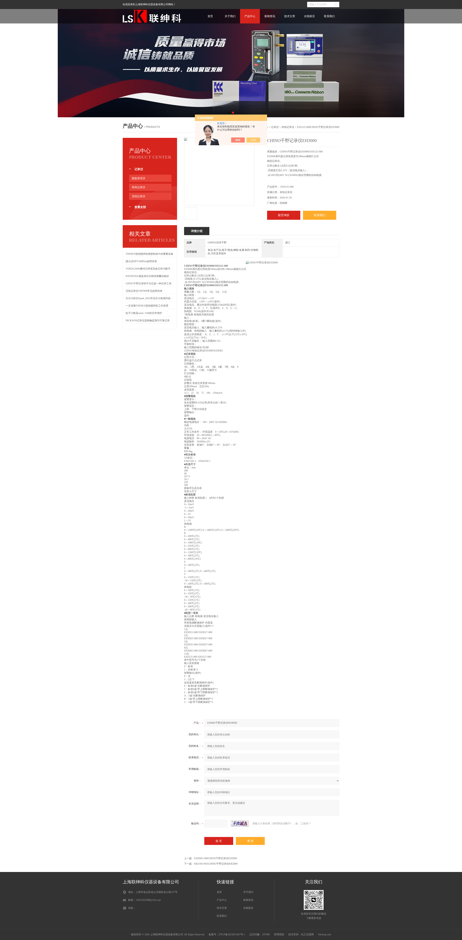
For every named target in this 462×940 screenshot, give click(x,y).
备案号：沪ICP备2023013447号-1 (227, 934)
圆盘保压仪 (138, 178)
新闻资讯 (269, 16)
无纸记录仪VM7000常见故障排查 (144, 291)
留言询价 (283, 215)
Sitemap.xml (324, 934)
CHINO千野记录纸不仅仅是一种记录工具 (148, 283)
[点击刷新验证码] (240, 824)
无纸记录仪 (138, 196)
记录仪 (275, 127)
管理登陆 (279, 934)
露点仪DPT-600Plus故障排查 (141, 261)
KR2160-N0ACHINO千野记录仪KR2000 (215, 863)
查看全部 (140, 207)
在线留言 (309, 16)
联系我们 (329, 16)
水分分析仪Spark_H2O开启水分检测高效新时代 (150, 298)
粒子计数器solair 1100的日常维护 (144, 313)
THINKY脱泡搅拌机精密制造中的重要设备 (149, 254)
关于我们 (230, 16)
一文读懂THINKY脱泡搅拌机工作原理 (147, 305)
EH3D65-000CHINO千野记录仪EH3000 (215, 858)
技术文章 (289, 16)
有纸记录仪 (288, 127)
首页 (210, 16)
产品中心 (250, 16)
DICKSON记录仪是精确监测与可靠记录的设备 (150, 320)
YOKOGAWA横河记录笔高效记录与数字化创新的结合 (150, 268)
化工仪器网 (307, 934)
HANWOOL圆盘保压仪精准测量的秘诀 (147, 276)
